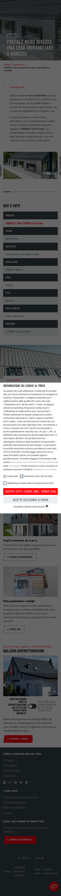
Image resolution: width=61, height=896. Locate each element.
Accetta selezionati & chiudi (30, 500)
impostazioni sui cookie (44, 469)
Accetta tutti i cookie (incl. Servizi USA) (30, 491)
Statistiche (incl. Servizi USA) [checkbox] (38, 476)
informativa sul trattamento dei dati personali (33, 462)
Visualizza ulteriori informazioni (29, 506)
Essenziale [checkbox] (12, 476)
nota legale (14, 466)
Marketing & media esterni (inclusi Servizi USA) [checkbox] (30, 483)
